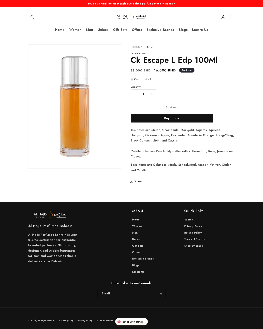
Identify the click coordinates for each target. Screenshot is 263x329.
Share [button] (138, 181)
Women (137, 226)
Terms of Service (195, 239)
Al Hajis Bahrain (46, 320)
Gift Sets (137, 246)
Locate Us (138, 272)
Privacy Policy (193, 226)
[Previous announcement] (29, 3)
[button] (32, 17)
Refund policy (66, 320)
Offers (136, 252)
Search (188, 220)
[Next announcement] (234, 3)
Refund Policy (193, 233)
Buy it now (172, 118)
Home (136, 220)
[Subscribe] (161, 293)
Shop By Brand (193, 246)
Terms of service (104, 320)
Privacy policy (84, 320)
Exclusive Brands (143, 259)
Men (135, 233)
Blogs (135, 265)
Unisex (136, 239)
